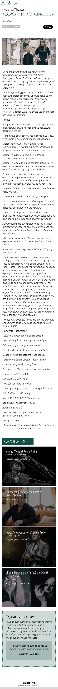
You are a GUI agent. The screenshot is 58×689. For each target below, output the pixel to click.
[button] (6, 51)
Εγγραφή (34, 653)
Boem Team (7, 21)
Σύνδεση (23, 653)
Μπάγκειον (15, 26)
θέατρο (6, 26)
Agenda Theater (13, 9)
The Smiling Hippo (33, 685)
